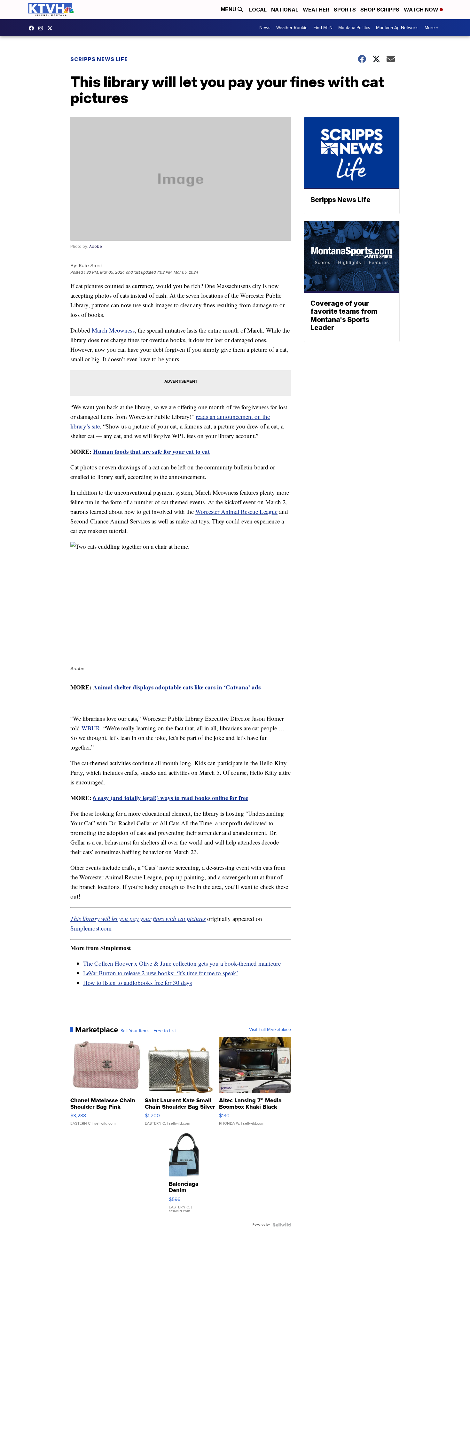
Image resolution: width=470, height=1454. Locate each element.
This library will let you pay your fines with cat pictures (138, 919)
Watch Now (422, 9)
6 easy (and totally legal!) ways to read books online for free (170, 797)
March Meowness (113, 330)
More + (431, 27)
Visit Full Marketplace (270, 1029)
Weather (316, 9)
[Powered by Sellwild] (281, 1224)
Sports (345, 9)
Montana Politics (354, 27)
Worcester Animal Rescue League (236, 511)
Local (258, 9)
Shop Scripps (379, 9)
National (284, 9)
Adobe (95, 246)
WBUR (91, 728)
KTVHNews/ (33, 28)
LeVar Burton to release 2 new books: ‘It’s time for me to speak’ (160, 973)
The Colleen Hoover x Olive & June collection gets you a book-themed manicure (182, 963)
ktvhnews (42, 28)
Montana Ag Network (397, 27)
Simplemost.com (91, 928)
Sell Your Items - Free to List (148, 1031)
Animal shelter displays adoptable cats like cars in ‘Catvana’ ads (177, 687)
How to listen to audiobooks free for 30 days (137, 982)
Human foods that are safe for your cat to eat (151, 451)
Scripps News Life (99, 59)
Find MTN (323, 27)
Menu (229, 9)
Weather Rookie (292, 27)
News (264, 27)
